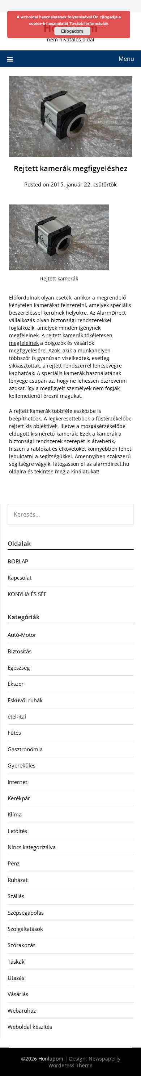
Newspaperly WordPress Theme (84, 1062)
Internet (17, 781)
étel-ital (17, 716)
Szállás (16, 896)
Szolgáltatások (25, 928)
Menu (126, 59)
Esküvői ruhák (25, 700)
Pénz (14, 863)
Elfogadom (72, 31)
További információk (88, 23)
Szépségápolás (26, 912)
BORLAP (18, 561)
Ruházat (17, 879)
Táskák (16, 961)
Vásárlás (18, 994)
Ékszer (16, 683)
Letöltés (17, 830)
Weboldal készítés (30, 1026)
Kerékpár (19, 798)
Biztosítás (19, 651)
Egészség (19, 667)
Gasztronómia (25, 749)
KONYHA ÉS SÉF (27, 594)
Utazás (16, 977)
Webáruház (22, 1010)
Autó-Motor (22, 634)
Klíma (15, 814)
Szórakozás (21, 945)
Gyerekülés (21, 765)
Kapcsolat (19, 577)
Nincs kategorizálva (32, 847)
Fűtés (14, 732)
